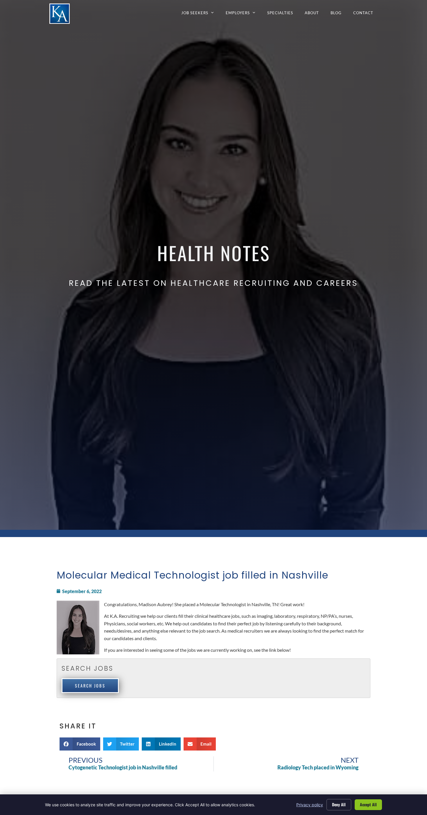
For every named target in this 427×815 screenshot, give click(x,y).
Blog (339, 14)
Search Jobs (90, 686)
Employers (243, 14)
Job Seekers (200, 14)
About (315, 14)
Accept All (368, 804)
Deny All (339, 804)
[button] (80, 744)
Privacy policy (309, 804)
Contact (366, 14)
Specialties (283, 14)
